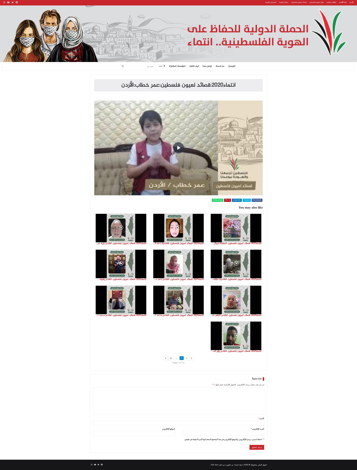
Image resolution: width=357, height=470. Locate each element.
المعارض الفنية (270, 2)
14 (171, 358)
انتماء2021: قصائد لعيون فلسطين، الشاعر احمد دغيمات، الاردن (178, 279)
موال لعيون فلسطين (316, 2)
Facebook (257, 200)
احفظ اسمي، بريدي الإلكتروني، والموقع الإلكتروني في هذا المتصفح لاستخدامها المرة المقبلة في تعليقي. (223, 439)
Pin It (227, 200)
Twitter (247, 200)
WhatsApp (217, 200)
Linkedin (237, 200)
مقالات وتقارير (331, 2)
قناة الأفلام (343, 2)
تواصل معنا (207, 66)
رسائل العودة (283, 2)
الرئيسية (231, 66)
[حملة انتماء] (178, 33)
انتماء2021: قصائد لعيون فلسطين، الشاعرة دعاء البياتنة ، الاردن (178, 243)
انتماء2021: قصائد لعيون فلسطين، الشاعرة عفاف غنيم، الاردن (236, 279)
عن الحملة (220, 66)
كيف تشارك (194, 66)
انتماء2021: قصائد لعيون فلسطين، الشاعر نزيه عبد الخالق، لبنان (121, 243)
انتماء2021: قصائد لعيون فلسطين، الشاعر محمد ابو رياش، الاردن (121, 315)
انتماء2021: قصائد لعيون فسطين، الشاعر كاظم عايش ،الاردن (236, 315)
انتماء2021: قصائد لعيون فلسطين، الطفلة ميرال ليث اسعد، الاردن (236, 243)
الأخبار (351, 2)
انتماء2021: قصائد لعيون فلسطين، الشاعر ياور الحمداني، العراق (236, 351)
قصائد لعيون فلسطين (299, 2)
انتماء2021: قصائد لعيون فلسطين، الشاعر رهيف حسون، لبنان (121, 279)
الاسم (261, 418)
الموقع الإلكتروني (168, 429)
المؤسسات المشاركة (177, 66)
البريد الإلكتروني (257, 429)
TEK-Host (215, 465)
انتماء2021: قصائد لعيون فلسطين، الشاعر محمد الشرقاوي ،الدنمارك (178, 315)
